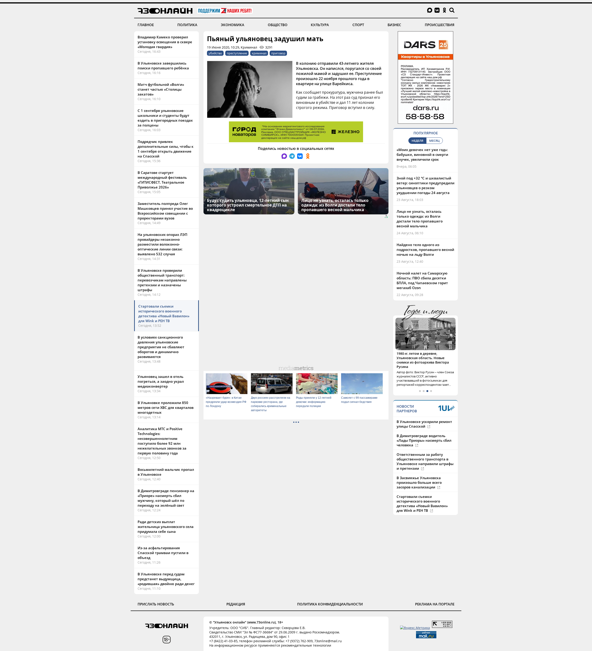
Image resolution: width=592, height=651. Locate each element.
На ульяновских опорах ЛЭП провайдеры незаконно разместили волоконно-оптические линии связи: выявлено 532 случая (162, 244)
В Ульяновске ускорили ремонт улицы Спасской (424, 415)
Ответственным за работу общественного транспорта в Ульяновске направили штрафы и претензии (425, 452)
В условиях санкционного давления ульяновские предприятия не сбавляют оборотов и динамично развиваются (161, 347)
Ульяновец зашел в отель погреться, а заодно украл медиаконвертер (161, 381)
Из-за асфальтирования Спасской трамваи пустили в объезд (163, 553)
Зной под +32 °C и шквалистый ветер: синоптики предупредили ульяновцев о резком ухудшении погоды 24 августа (425, 185)
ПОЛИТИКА (187, 24)
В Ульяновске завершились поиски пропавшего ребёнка (163, 65)
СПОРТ (358, 24)
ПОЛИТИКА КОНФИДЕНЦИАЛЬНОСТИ (330, 604)
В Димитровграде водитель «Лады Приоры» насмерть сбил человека (424, 431)
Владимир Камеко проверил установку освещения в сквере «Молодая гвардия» (165, 42)
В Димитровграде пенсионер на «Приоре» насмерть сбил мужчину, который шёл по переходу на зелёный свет (166, 498)
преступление (237, 53)
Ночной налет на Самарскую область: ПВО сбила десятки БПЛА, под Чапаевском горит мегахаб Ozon (422, 280)
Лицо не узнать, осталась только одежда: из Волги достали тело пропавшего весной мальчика (420, 218)
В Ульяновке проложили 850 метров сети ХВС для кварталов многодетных (166, 407)
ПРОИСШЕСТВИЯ (439, 24)
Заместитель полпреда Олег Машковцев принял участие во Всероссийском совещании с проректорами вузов (165, 210)
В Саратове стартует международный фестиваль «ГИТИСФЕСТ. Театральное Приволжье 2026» (162, 179)
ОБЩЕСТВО (277, 24)
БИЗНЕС (394, 24)
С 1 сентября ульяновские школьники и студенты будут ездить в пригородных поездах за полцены (165, 117)
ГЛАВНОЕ (146, 24)
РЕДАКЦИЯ (235, 604)
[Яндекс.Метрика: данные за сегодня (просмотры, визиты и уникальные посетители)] (415, 628)
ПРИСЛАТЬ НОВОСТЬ (156, 604)
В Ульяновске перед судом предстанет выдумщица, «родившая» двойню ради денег (166, 579)
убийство (215, 53)
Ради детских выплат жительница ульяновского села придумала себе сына (166, 526)
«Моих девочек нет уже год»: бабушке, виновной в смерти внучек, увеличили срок (422, 154)
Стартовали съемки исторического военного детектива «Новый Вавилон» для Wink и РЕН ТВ (163, 313)
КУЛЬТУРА (320, 24)
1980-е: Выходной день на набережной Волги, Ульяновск (422, 355)
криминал (259, 53)
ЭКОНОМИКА (232, 24)
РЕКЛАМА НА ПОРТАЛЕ (434, 604)
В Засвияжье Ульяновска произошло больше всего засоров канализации (419, 474)
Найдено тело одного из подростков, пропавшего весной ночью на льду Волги (425, 249)
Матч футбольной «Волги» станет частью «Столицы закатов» (161, 89)
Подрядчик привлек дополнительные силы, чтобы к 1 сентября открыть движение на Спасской (166, 148)
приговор (278, 53)
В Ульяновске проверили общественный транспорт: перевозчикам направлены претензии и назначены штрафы (162, 280)
